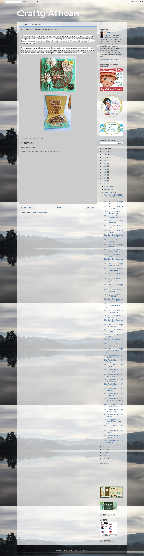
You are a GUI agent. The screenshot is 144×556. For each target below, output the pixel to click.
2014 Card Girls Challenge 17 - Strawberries (113, 269)
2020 (105, 166)
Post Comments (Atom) (39, 212)
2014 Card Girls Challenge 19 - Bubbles (113, 260)
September (108, 192)
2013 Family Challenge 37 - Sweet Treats (113, 375)
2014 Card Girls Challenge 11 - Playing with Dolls (113, 300)
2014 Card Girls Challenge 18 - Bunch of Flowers (113, 264)
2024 (105, 154)
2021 (105, 163)
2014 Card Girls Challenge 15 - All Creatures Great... (113, 280)
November (108, 186)
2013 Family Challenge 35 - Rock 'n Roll (113, 385)
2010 (105, 455)
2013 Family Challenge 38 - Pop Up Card (113, 370)
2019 (105, 169)
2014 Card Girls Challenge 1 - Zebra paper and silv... (113, 350)
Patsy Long (111, 32)
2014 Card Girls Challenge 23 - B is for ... (113, 241)
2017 (105, 175)
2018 (105, 172)
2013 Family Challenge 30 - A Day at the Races (113, 406)
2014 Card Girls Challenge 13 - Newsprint (113, 290)
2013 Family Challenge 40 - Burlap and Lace (113, 361)
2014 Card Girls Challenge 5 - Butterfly (113, 330)
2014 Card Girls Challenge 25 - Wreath (113, 231)
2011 (104, 452)
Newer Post (26, 208)
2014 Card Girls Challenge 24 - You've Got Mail (113, 236)
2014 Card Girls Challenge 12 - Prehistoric (113, 295)
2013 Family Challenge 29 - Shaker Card (113, 410)
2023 (105, 157)
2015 (105, 181)
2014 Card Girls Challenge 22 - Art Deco (113, 245)
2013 (105, 446)
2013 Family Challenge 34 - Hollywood (113, 389)
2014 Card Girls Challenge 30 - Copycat (113, 207)
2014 (105, 184)
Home (58, 208)
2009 (105, 458)
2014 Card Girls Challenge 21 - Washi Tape (113, 250)
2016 (105, 178)
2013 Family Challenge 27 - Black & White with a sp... (113, 421)
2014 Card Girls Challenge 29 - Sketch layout (113, 212)
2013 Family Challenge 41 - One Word (113, 356)
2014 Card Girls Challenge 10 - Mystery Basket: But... (113, 305)
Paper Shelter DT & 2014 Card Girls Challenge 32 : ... (113, 196)
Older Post (90, 208)
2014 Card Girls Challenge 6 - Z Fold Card (113, 325)
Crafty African (48, 13)
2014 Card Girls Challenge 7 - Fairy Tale (113, 321)
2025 (105, 151)
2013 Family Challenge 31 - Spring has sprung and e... (113, 400)
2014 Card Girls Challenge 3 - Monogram (113, 340)
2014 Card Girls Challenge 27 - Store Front (113, 221)
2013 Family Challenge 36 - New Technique (113, 380)
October (107, 189)
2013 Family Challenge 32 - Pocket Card (113, 394)
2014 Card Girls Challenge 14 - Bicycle (113, 285)
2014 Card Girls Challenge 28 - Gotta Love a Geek (113, 217)
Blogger (84, 550)
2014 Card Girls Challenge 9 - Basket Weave (113, 311)
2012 (105, 449)
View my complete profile (109, 59)
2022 (105, 160)
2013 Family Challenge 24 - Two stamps (113, 436)
